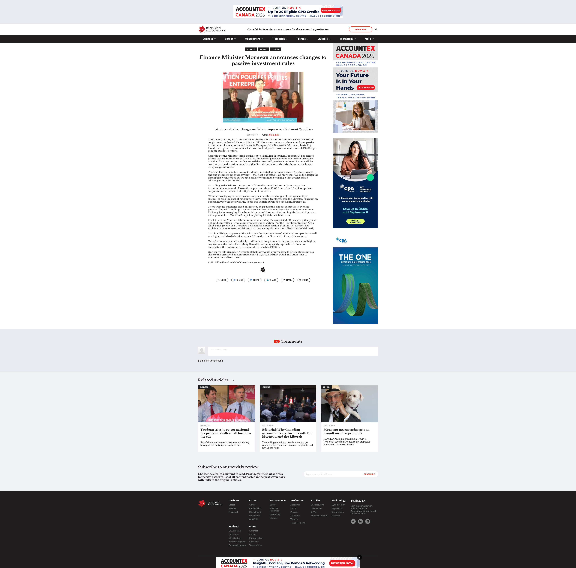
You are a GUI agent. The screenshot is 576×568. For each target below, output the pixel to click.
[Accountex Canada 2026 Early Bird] (288, 12)
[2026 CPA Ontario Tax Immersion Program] (355, 186)
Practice (294, 512)
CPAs (313, 512)
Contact (252, 534)
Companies (316, 508)
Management (252, 38)
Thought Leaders (319, 515)
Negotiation (337, 508)
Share (240, 280)
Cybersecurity (338, 505)
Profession (278, 38)
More (368, 38)
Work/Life (253, 519)
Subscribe (360, 29)
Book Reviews (317, 505)
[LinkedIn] (360, 521)
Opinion (326, 387)
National (263, 49)
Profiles (301, 38)
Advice (252, 505)
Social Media (338, 512)
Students (323, 38)
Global (232, 505)
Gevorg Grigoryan (237, 545)
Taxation (275, 49)
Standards (295, 515)
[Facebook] (367, 521)
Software (336, 515)
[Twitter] (353, 521)
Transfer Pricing (297, 523)
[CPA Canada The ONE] (355, 281)
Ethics (293, 508)
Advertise (253, 531)
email (289, 280)
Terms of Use (255, 545)
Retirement (254, 515)
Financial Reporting (274, 509)
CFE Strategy (235, 538)
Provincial (233, 512)
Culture (273, 505)
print (305, 280)
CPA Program (235, 531)
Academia (295, 505)
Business (208, 38)
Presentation (255, 508)
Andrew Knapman (237, 541)
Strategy (274, 518)
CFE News (234, 534)
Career (229, 38)
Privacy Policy (255, 538)
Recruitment (255, 512)
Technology (346, 38)
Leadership (275, 514)
